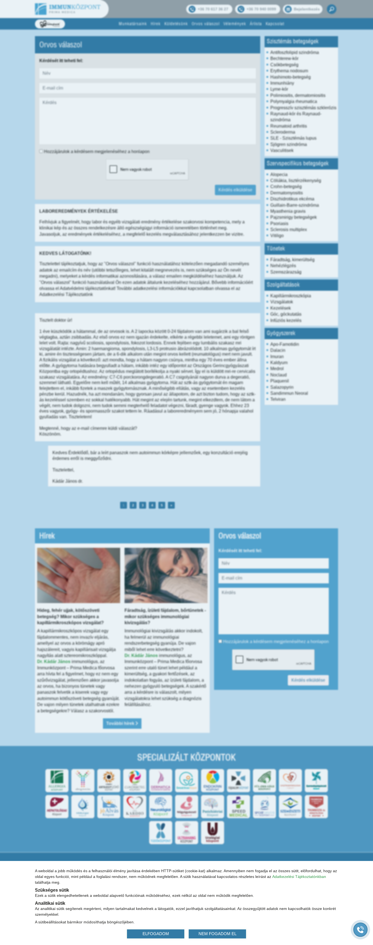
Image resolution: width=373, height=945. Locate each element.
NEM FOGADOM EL (217, 933)
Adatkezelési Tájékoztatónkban (299, 876)
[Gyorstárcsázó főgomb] (360, 930)
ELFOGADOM (156, 933)
